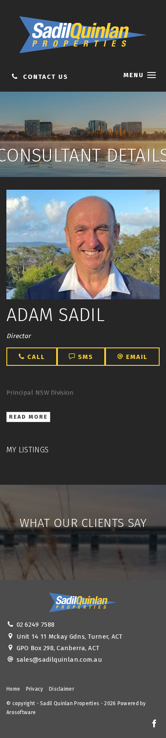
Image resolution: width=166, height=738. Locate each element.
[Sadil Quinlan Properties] (83, 33)
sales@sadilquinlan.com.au (60, 659)
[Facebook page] (154, 724)
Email (135, 357)
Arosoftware (21, 712)
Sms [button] (84, 357)
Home (13, 689)
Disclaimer (61, 689)
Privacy (34, 689)
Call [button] (35, 357)
